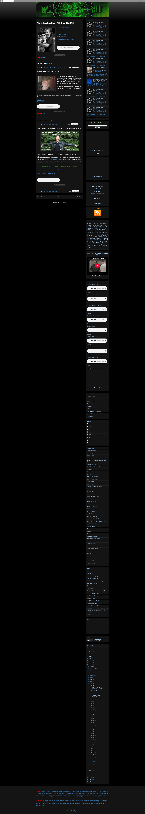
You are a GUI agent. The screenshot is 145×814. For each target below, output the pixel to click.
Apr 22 (93, 714)
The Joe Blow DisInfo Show (93, 605)
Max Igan (103, 236)
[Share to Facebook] (77, 67)
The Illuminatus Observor (92, 548)
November (92, 668)
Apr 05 (93, 750)
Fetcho (95, 228)
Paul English (93, 239)
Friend (88, 229)
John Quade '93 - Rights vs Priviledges (95, 581)
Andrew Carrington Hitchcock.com (46, 173)
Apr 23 (93, 712)
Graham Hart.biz (61, 34)
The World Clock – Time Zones (94, 411)
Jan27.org (89, 504)
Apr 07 (93, 746)
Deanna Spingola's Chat (97, 186)
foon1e (90, 437)
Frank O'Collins (90, 588)
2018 (90, 664)
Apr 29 (93, 699)
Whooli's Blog (90, 416)
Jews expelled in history (92, 506)
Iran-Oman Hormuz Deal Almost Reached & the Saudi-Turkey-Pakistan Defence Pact (100, 80)
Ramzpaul (89, 531)
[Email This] (73, 67)
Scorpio (90, 432)
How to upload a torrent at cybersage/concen (96, 595)
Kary (104, 234)
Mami (90, 426)
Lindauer (104, 235)
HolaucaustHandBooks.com (93, 496)
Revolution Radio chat (97, 196)
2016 (90, 770)
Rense (102, 241)
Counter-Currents (90, 481)
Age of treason (90, 458)
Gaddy (96, 229)
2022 (90, 656)
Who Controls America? (92, 560)
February (92, 764)
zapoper (44, 67)
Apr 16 (93, 727)
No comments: (64, 67)
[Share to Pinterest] (78, 67)
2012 (90, 779)
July (91, 677)
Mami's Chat (97, 203)
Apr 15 (93, 729)
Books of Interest (90, 403)
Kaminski (98, 234)
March (91, 761)
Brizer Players (105, 225)
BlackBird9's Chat (97, 184)
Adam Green (97, 223)
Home (60, 197)
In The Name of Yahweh (51, 159)
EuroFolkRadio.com (42, 175)
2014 (90, 775)
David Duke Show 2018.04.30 (48, 72)
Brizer (90, 423)
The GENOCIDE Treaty (92, 603)
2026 (90, 647)
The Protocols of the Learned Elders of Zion (96, 590)
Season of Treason (91, 598)
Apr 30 (93, 685)
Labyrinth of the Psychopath (93, 576)
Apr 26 (93, 705)
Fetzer (102, 228)
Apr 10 (93, 739)
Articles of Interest (91, 401)
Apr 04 (93, 752)
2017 (90, 768)
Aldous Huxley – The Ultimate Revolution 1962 (97, 608)
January (91, 766)
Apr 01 (93, 759)
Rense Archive (41, 102)
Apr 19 (93, 720)
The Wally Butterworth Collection (94, 600)
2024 (90, 651)
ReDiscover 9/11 (90, 533)
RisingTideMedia (97, 198)
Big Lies (89, 474)
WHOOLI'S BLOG (91, 563)
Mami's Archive (61, 38)
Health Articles (90, 573)
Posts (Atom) (63, 202)
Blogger (75, 811)
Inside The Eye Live (91, 501)
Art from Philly (90, 471)
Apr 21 (93, 716)
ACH (88, 223)
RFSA (106, 239)
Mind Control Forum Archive (93, 518)
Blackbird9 (97, 225)
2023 (90, 654)
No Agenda (105, 238)
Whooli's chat (97, 201)
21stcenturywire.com (91, 450)
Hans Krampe (90, 491)
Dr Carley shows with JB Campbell (94, 486)
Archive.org (49, 63)
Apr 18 (93, 722)
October (92, 670)
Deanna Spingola (90, 484)
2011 (90, 781)
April (91, 683)
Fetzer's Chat (97, 191)
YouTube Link (97, 276)
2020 (90, 660)
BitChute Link (97, 150)
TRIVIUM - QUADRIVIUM (93, 578)
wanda (90, 440)
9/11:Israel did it (90, 455)
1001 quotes (89, 408)
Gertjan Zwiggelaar (66, 27)
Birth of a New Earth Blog (92, 476)
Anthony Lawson (90, 469)
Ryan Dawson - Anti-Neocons (93, 538)
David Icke (96, 226)
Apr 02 (93, 757)
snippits (103, 245)
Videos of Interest (91, 413)
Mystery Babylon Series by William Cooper (96, 521)
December (92, 666)
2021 (90, 658)
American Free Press (91, 464)
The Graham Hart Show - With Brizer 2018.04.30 (55, 23)
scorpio (95, 245)
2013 (90, 777)
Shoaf (97, 242)
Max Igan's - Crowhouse (92, 516)
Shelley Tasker (90, 242)
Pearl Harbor (90, 528)
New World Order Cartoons (93, 523)
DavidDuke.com (41, 100)
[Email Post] (70, 67)
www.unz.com (90, 398)
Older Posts (79, 197)
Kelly (88, 235)
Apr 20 (93, 718)
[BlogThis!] (74, 67)
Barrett (89, 225)
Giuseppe (89, 231)
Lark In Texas (97, 235)
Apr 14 (93, 731)
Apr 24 (93, 709)
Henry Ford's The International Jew (94, 494)
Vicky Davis (89, 553)
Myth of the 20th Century (93, 238)
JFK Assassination (91, 508)
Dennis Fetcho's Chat (97, 188)
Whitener (104, 244)
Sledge (103, 242)
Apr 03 (93, 754)
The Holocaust (90, 546)
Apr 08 (93, 744)
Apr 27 (93, 703)
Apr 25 (93, 707)
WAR (88, 558)
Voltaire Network (90, 556)
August (91, 675)
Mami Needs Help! (91, 571)
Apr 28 (93, 701)
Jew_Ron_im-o (96, 232)
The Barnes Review (91, 543)
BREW (104, 223)
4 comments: (63, 124)
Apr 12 (93, 735)
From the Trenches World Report (94, 489)
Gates (103, 229)
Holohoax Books (90, 499)
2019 (90, 662)
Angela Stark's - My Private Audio (94, 466)
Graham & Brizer (101, 231)
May (91, 681)
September (92, 673)
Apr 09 (93, 742)
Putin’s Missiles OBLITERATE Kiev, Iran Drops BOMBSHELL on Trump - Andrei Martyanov (100, 69)
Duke (102, 226)
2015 (90, 773)
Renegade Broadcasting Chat (97, 193)
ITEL (88, 232)
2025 (90, 649)
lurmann (88, 245)
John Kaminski (90, 513)
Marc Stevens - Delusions (92, 583)
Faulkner (89, 228)
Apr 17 (93, 725)
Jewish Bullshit (104, 232)
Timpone (89, 244)
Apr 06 (93, 748)
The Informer (90, 585)
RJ (90, 241)
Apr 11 (92, 737)
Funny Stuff (89, 406)
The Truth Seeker (91, 551)
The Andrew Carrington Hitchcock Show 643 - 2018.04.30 (59, 128)
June (91, 679)
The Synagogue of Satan (64, 156)
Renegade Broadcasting (92, 536)
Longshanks (89, 236)
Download (42, 57)
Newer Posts (40, 197)
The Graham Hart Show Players (65, 39)
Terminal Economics (91, 396)
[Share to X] (76, 67)
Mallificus (96, 236)
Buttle (90, 226)
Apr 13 (93, 733)
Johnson (91, 234)
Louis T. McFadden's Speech (93, 593)
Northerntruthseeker (91, 526)
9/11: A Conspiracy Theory (92, 453)
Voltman (95, 244)
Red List (96, 241)
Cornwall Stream (61, 36)
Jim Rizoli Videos (91, 511)
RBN (100, 239)
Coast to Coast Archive (92, 479)
